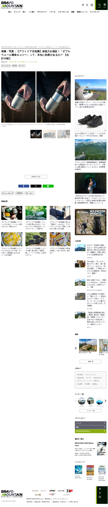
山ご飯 (35, 62)
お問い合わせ (73, 502)
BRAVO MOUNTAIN (6, 47)
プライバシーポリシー (60, 499)
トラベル (52, 12)
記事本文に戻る (36, 176)
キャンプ (17, 12)
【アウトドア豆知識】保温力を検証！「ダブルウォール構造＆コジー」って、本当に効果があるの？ (44, 47)
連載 (72, 12)
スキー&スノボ (63, 12)
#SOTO (14, 66)
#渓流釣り (80, 374)
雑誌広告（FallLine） (60, 502)
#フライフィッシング (84, 381)
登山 (9, 12)
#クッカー (22, 66)
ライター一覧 (90, 410)
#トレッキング (6, 66)
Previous (4, 99)
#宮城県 (87, 384)
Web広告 (29, 502)
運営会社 (48, 499)
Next (68, 99)
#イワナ (88, 378)
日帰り (15, 62)
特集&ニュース (82, 12)
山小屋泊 (21, 62)
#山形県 (79, 384)
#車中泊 (96, 381)
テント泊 (28, 62)
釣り (24, 12)
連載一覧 (90, 361)
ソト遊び (31, 12)
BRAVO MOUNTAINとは (35, 499)
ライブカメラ (94, 12)
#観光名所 (80, 378)
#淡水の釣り (98, 378)
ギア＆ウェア (42, 12)
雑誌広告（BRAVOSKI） (43, 502)
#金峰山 (94, 384)
